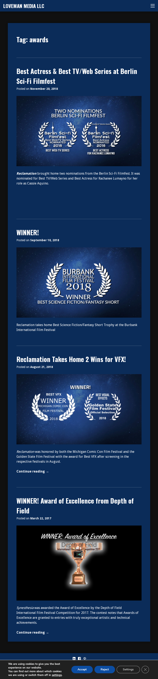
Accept (82, 669)
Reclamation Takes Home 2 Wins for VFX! (71, 359)
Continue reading (41, 471)
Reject (105, 669)
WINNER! (27, 232)
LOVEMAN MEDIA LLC (23, 5)
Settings (128, 669)
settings (57, 675)
